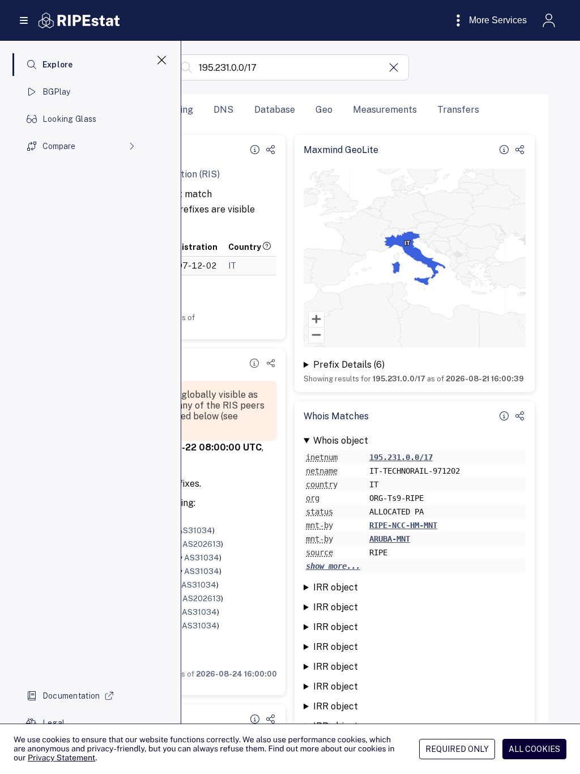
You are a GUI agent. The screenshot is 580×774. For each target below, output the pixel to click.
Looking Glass (69, 119)
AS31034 (194, 530)
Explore (57, 64)
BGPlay (56, 91)
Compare (58, 146)
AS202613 (201, 543)
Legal (53, 723)
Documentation (71, 695)
